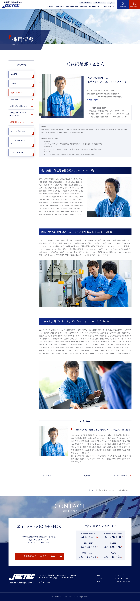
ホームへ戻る (48, 475)
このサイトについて (121, 578)
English (99, 578)
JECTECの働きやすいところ (21, 142)
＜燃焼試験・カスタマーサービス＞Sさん (19, 114)
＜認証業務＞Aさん (17, 122)
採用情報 (21, 64)
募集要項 (14, 74)
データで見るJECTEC (19, 131)
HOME (99, 575)
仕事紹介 (14, 83)
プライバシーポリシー (122, 581)
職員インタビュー (17, 93)
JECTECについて (17, 153)
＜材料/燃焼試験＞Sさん (19, 106)
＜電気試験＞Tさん (17, 99)
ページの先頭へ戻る (121, 475)
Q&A (98, 581)
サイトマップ (119, 575)
